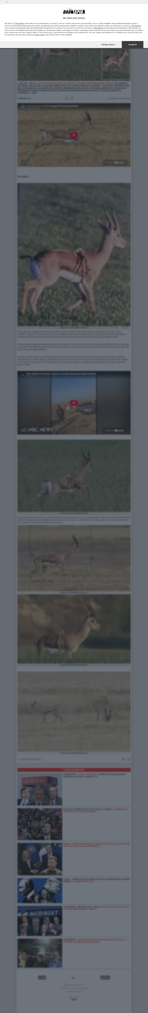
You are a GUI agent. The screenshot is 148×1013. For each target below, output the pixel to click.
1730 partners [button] (19, 23)
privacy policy (39, 35)
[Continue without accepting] (7, 2)
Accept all (132, 45)
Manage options (108, 45)
